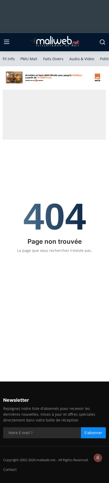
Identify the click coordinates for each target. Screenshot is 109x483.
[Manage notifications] (98, 458)
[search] (102, 42)
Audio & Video (81, 58)
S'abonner (93, 432)
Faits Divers (53, 58)
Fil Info (9, 58)
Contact (10, 469)
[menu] (6, 42)
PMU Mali (28, 58)
